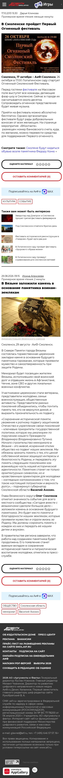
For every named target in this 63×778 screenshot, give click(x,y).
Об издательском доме (19, 634)
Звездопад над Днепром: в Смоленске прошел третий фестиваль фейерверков (35, 216)
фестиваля (30, 89)
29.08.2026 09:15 (10, 276)
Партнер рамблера (30, 762)
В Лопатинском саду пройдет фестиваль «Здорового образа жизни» (35, 248)
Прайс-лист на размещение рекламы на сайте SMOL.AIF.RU (28, 645)
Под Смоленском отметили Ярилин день (36, 226)
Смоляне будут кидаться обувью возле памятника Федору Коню (30, 149)
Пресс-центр (46, 634)
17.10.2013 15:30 (9, 13)
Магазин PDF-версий (17, 663)
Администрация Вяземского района (23, 338)
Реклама (9, 639)
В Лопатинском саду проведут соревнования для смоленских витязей (35, 258)
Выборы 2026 (42, 663)
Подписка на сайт (32, 651)
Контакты (9, 651)
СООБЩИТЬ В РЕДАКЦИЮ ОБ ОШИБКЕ (27, 668)
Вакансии (24, 639)
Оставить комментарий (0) (31, 176)
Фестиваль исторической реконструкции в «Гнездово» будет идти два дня (37, 237)
